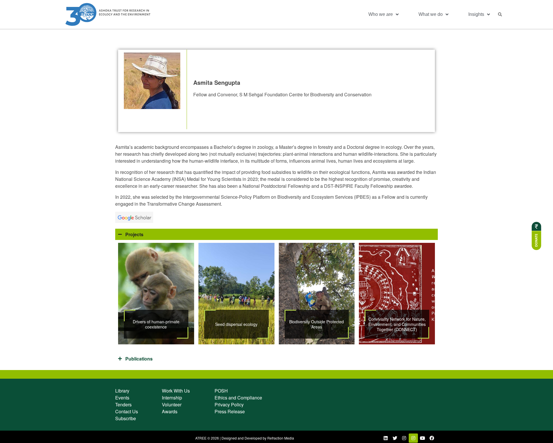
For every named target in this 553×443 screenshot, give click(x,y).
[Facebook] (431, 438)
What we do (430, 14)
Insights (476, 14)
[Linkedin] (385, 438)
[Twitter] (394, 438)
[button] (500, 14)
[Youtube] (422, 438)
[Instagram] (404, 438)
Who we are (380, 14)
